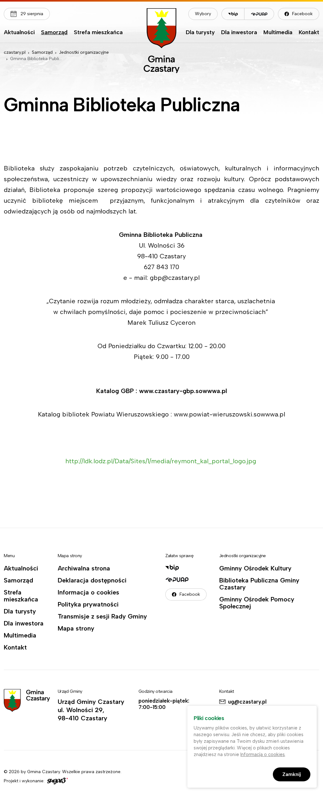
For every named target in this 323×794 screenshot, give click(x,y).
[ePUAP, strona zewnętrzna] (259, 14)
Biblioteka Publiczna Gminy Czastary (259, 584)
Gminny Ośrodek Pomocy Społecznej (256, 603)
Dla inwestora (239, 32)
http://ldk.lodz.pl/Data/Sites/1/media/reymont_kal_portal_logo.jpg (161, 461)
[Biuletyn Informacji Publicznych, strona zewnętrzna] (232, 14)
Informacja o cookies (88, 592)
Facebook (302, 13)
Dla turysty (200, 32)
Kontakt (309, 32)
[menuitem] (19, 33)
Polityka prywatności (88, 604)
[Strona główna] (161, 40)
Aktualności (19, 32)
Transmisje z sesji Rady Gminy (102, 616)
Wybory (203, 13)
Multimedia (277, 32)
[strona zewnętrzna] (57, 781)
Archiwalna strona (84, 568)
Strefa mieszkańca (98, 32)
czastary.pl (15, 52)
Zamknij (291, 774)
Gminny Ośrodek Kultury (255, 568)
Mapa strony (76, 628)
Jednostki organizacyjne (84, 52)
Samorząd (54, 32)
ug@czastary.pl (247, 702)
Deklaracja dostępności (92, 580)
